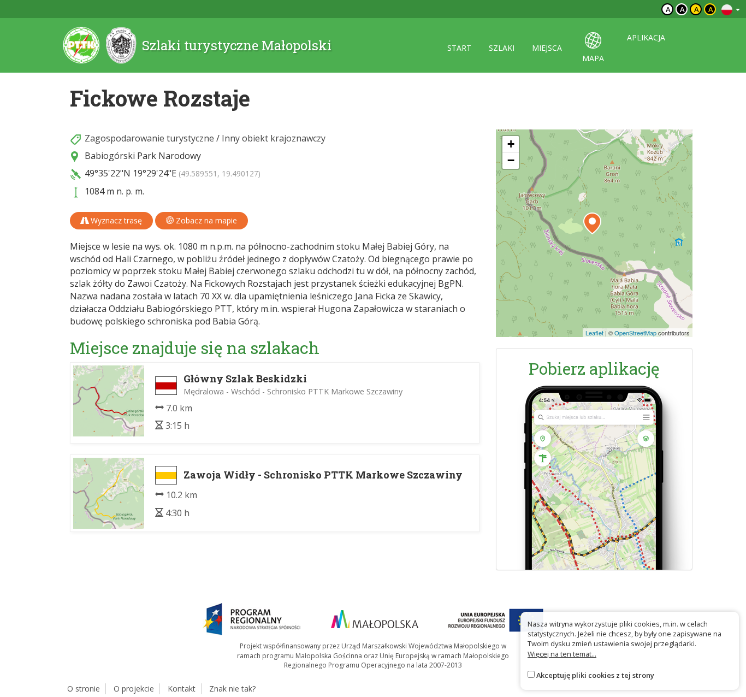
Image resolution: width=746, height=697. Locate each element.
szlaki (501, 48)
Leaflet (594, 332)
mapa (593, 58)
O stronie (83, 688)
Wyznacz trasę (115, 220)
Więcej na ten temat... (562, 654)
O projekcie (134, 688)
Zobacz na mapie (205, 220)
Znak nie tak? (232, 688)
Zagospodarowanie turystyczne (149, 138)
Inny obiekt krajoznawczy (273, 138)
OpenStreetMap (635, 332)
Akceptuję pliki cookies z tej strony (595, 675)
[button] (592, 223)
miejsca (547, 48)
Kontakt (182, 688)
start (459, 48)
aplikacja (646, 37)
